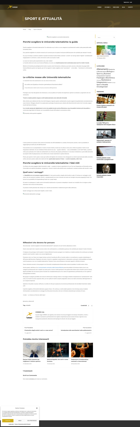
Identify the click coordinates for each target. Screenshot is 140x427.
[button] (37, 408)
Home (24, 29)
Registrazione (126, 2)
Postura (109, 82)
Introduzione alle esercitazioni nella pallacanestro (76, 330)
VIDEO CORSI (116, 7)
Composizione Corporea (104, 76)
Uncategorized (102, 87)
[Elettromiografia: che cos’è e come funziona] (58, 350)
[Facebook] (89, 305)
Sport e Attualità (37, 29)
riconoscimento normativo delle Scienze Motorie (50, 267)
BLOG (123, 7)
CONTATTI (130, 7)
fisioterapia (99, 80)
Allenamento (102, 69)
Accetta (7, 420)
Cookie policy (11, 424)
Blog (30, 29)
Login (131, 2)
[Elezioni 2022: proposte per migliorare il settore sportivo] (34, 350)
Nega (19, 420)
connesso (31, 379)
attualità (28, 305)
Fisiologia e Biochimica (106, 78)
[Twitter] (92, 305)
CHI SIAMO (107, 7)
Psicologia (113, 82)
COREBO (99, 7)
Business (107, 74)
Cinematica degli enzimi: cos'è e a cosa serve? (38, 330)
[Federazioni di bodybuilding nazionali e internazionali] (82, 350)
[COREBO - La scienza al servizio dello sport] (12, 7)
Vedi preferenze (32, 420)
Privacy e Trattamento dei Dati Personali (22, 424)
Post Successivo (87, 327)
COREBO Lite (39, 312)
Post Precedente (28, 327)
